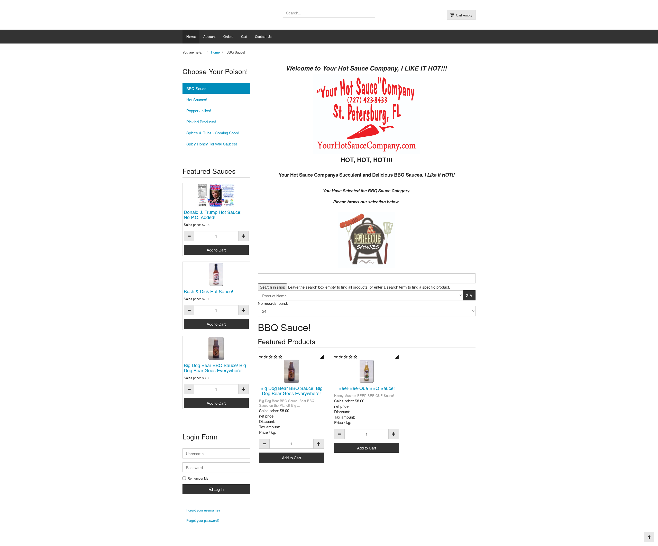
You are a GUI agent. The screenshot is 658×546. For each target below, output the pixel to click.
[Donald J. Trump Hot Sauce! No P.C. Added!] (216, 195)
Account (209, 36)
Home (191, 36)
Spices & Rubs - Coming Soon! (212, 132)
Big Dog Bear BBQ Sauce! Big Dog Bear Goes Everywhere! (291, 390)
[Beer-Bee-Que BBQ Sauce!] (366, 371)
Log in (218, 489)
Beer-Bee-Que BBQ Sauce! (367, 388)
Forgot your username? (203, 510)
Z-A (469, 295)
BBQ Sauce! (196, 88)
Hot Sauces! (196, 99)
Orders (228, 36)
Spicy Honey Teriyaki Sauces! (211, 143)
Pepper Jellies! (198, 110)
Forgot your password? (203, 520)
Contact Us (263, 36)
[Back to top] (649, 537)
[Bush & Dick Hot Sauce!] (216, 274)
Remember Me (198, 478)
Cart (244, 36)
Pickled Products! (201, 121)
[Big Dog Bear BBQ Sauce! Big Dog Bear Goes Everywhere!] (291, 371)
